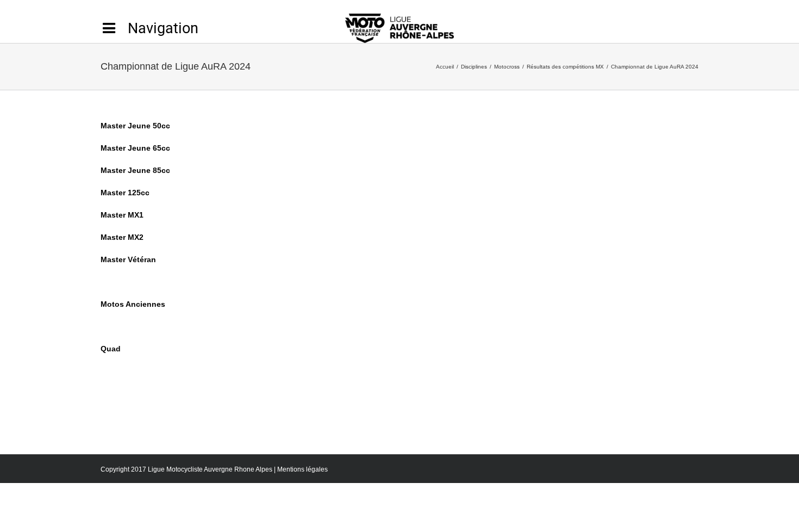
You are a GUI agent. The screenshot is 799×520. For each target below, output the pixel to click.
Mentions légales (302, 469)
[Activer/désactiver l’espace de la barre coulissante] (149, 28)
